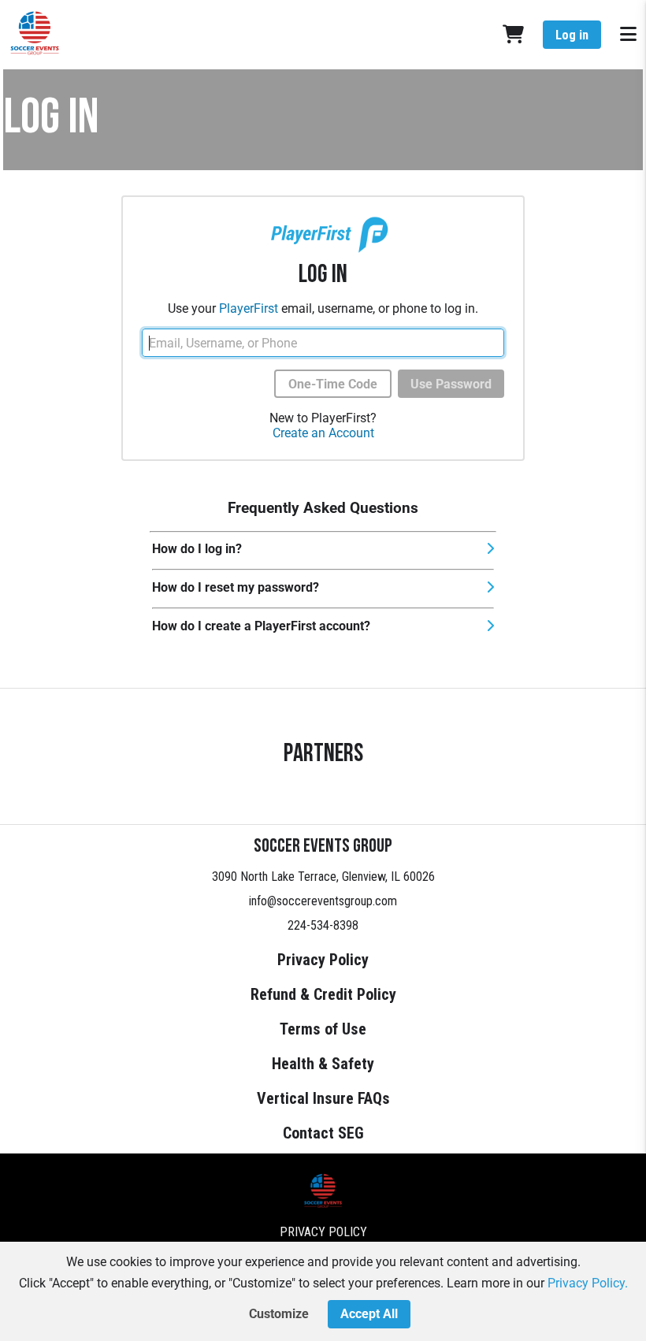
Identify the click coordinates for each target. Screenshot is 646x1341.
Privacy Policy (323, 960)
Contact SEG (323, 1133)
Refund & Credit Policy (323, 994)
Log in (571, 35)
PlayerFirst (248, 308)
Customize (279, 1313)
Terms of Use (323, 1029)
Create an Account (323, 432)
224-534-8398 (323, 925)
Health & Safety (323, 1064)
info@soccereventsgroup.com (323, 900)
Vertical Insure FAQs (323, 1098)
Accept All (369, 1313)
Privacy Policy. (588, 1283)
